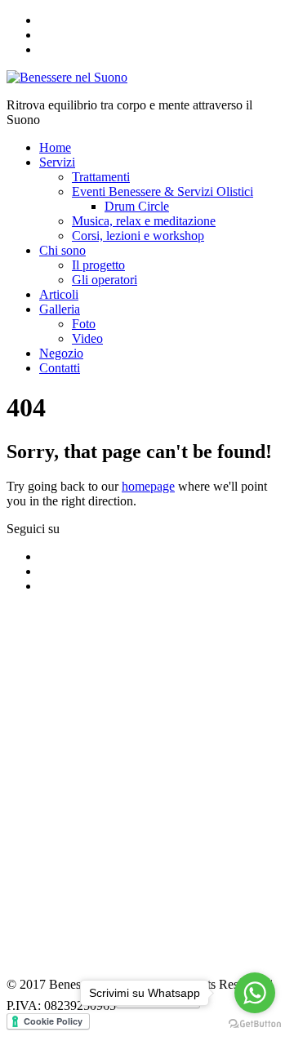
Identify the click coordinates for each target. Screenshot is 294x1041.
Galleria (59, 309)
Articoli (58, 294)
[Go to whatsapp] (254, 992)
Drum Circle (137, 206)
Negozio (61, 353)
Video (87, 338)
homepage (148, 486)
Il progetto (98, 265)
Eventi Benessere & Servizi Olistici (162, 191)
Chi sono (62, 250)
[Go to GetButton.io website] (255, 1024)
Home (55, 147)
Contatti (59, 368)
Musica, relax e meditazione (144, 221)
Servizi (57, 162)
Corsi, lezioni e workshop (138, 235)
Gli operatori (104, 280)
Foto (84, 324)
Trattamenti (101, 177)
